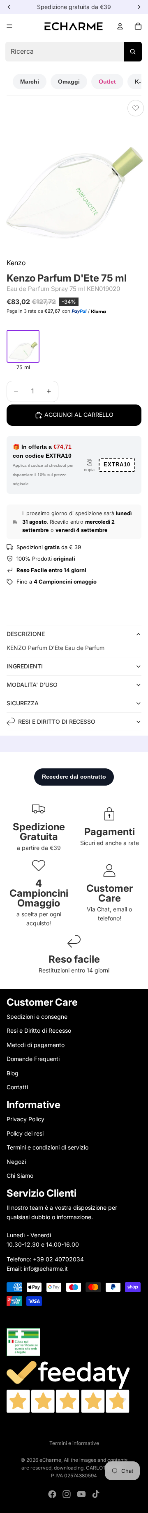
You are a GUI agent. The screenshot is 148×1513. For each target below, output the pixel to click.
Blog (12, 1072)
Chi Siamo (20, 1175)
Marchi (29, 81)
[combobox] (73, 51)
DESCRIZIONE (26, 633)
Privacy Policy (25, 1118)
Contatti (17, 1087)
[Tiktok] (96, 1494)
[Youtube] (81, 1494)
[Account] (120, 26)
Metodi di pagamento (36, 1044)
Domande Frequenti (33, 1058)
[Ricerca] (133, 51)
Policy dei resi (25, 1132)
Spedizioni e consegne (37, 1016)
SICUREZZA (23, 703)
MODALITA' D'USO (32, 684)
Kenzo (16, 263)
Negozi (16, 1161)
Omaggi (69, 81)
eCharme (50, 1460)
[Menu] (9, 26)
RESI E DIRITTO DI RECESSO (56, 721)
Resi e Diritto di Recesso (39, 1030)
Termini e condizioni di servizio (47, 1147)
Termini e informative (74, 1443)
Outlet (107, 81)
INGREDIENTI (25, 666)
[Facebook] (52, 1494)
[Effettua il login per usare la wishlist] (135, 108)
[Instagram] (67, 1494)
